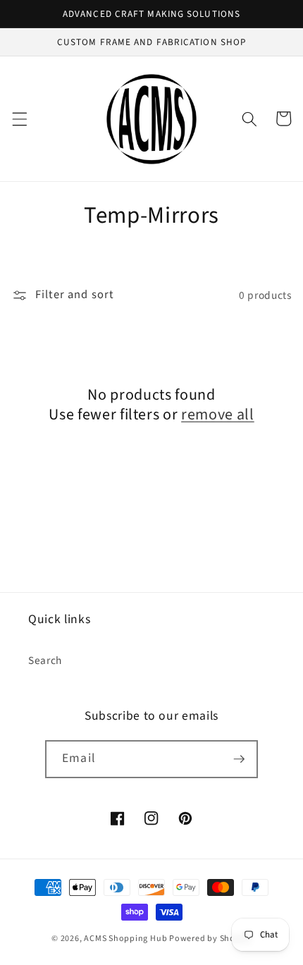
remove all (217, 415)
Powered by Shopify (210, 939)
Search (45, 660)
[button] (19, 118)
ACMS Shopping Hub (125, 939)
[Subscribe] (239, 759)
